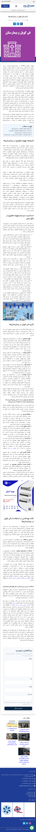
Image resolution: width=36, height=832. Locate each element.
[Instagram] (30, 823)
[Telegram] (24, 823)
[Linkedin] (27, 823)
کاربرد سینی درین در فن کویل (21, 605)
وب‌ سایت (30, 694)
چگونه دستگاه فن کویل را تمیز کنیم (20, 578)
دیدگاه (30, 659)
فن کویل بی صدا (13, 448)
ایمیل (30, 686)
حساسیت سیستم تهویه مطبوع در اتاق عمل (20, 131)
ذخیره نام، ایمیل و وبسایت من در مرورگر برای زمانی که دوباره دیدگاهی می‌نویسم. (17, 703)
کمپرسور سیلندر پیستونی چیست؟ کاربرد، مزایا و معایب (12, 742)
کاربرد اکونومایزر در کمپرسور (12, 729)
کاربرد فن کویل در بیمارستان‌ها (23, 133)
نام (31, 679)
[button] (16, 6)
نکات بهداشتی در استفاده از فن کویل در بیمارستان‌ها (17, 135)
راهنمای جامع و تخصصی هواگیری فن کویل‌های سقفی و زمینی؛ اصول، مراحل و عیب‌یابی (24, 760)
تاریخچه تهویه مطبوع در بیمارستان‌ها (21, 129)
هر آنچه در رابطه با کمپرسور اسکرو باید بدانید (24, 744)
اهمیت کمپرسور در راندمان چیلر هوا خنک (24, 730)
